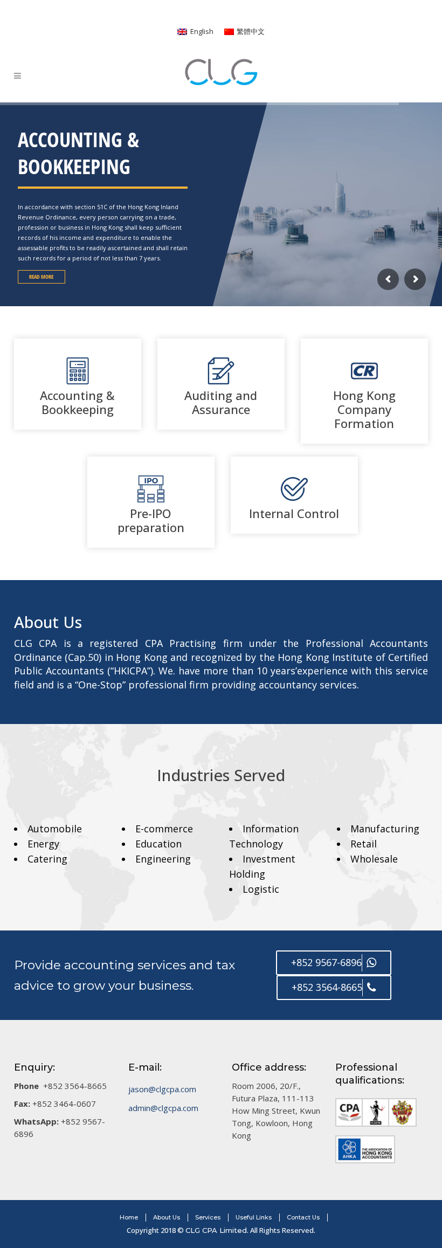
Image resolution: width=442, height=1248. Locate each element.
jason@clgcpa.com (162, 1089)
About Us (166, 1217)
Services (207, 1217)
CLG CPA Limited (216, 1230)
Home (129, 1217)
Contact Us (303, 1217)
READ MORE (41, 276)
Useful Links (254, 1217)
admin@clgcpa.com (163, 1107)
